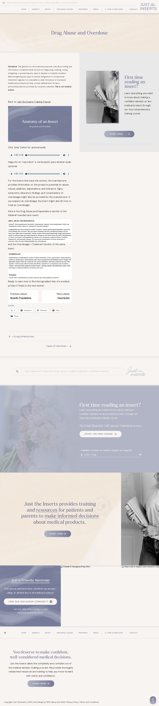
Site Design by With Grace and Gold (49, 702)
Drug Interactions (24, 336)
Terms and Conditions (89, 702)
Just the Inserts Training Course (33, 101)
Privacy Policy (72, 702)
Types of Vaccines (56, 346)
